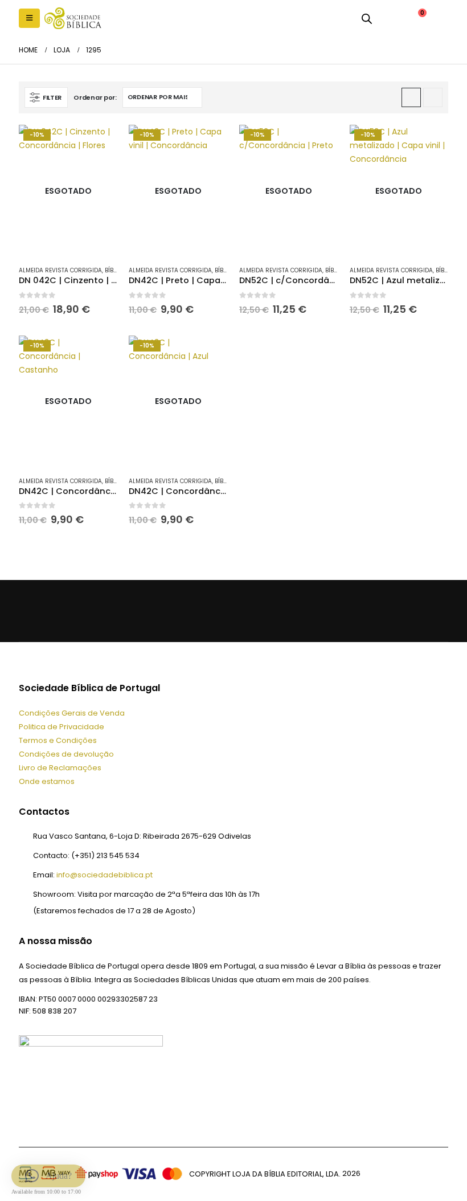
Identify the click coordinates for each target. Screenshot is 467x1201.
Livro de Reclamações (60, 767)
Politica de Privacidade (61, 726)
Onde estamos (47, 781)
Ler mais (98, 143)
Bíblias (115, 270)
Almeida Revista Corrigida (60, 270)
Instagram (113, 610)
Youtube (86, 610)
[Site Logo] (72, 17)
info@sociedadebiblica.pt (104, 874)
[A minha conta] (389, 18)
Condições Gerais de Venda (72, 713)
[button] (29, 18)
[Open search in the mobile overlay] (366, 18)
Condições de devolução (66, 754)
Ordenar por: (95, 97)
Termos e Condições (58, 740)
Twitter (58, 610)
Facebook (31, 610)
